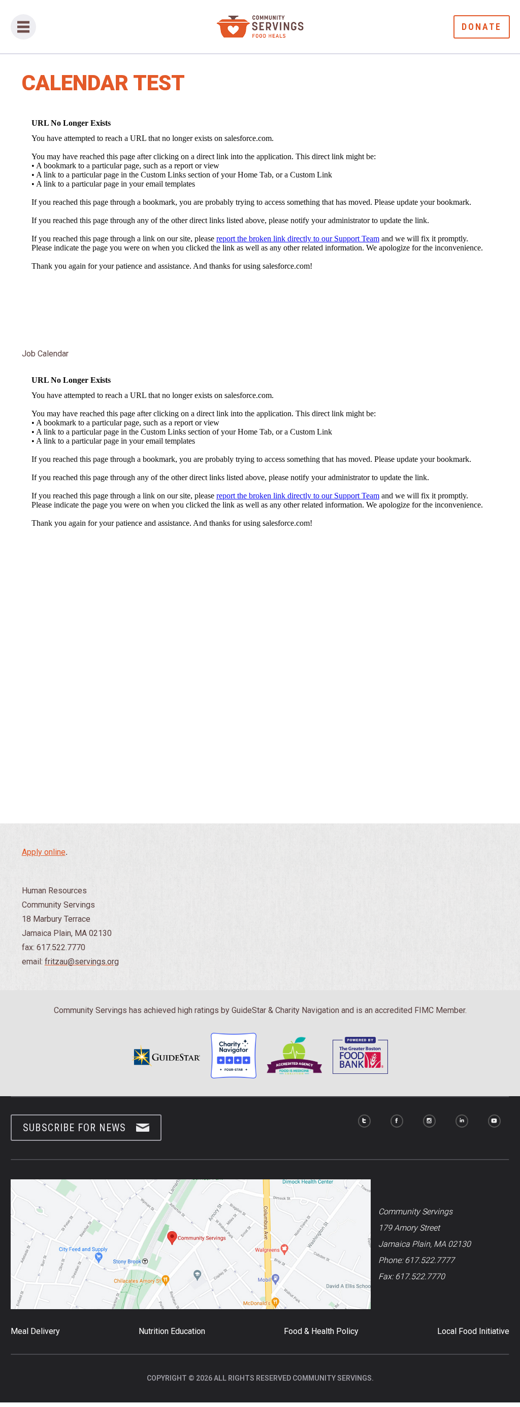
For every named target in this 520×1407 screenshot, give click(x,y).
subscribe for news (74, 1128)
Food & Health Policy (321, 1331)
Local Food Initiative (473, 1331)
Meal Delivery (35, 1331)
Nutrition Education (172, 1331)
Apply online (44, 852)
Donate (482, 26)
